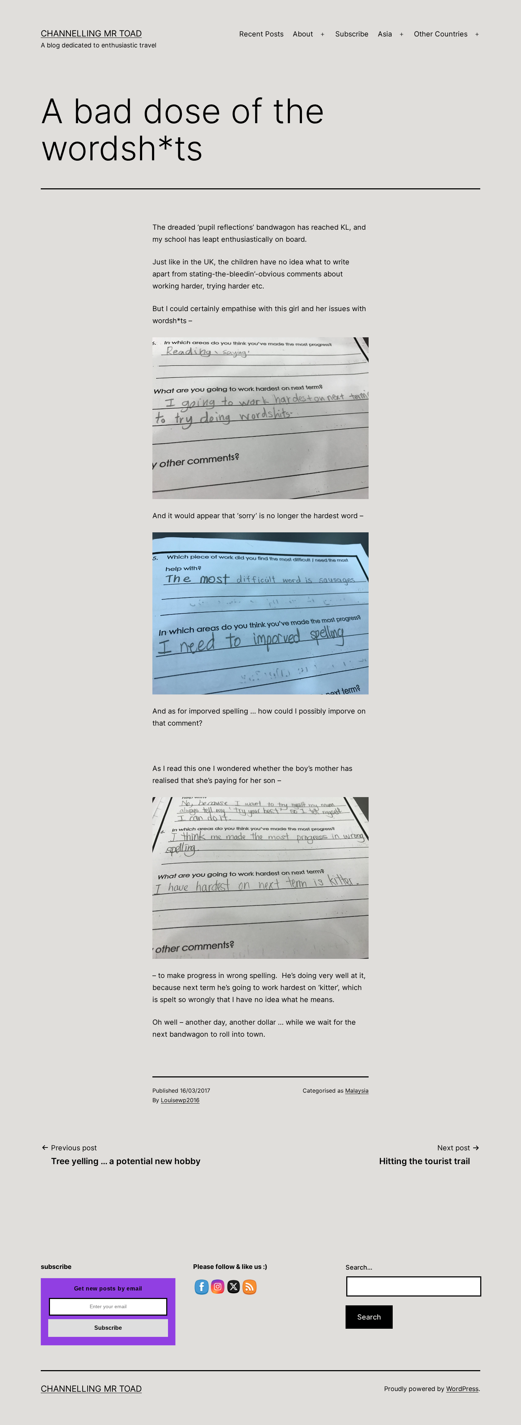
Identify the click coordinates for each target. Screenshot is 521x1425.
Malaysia (357, 1090)
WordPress (462, 1388)
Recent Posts (261, 34)
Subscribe (352, 34)
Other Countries (440, 34)
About (303, 34)
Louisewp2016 (180, 1100)
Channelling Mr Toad (91, 33)
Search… (359, 1267)
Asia (385, 34)
